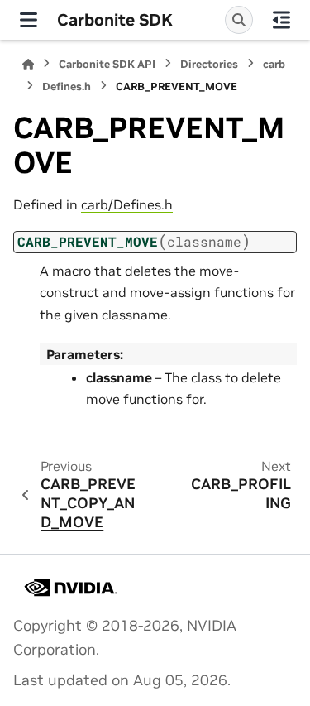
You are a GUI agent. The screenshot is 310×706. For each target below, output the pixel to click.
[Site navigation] (28, 20)
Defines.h (66, 86)
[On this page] (281, 20)
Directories (209, 64)
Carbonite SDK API (107, 64)
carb (274, 64)
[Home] (28, 64)
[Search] (239, 20)
